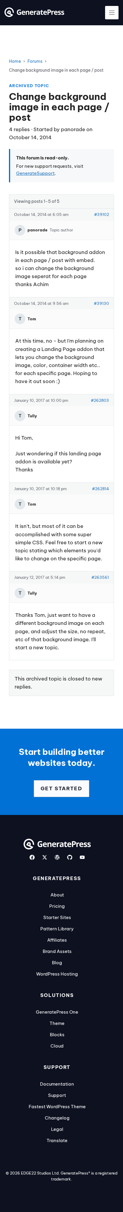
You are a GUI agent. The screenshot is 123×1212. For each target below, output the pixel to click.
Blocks (57, 1034)
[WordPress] (57, 857)
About (57, 895)
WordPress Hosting (57, 974)
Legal (57, 1129)
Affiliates (57, 940)
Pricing (57, 906)
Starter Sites (57, 917)
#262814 (100, 488)
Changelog (57, 1118)
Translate (57, 1140)
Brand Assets (57, 951)
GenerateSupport (35, 173)
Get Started (61, 788)
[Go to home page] (34, 15)
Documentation (57, 1084)
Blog (57, 962)
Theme (57, 1023)
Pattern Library (57, 929)
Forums (34, 61)
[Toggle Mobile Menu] (112, 12)
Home (15, 61)
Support (57, 1095)
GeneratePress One (57, 1012)
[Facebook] (32, 857)
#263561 (100, 577)
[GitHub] (69, 857)
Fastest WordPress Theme (57, 1106)
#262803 (100, 400)
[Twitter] (44, 857)
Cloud (57, 1046)
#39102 (101, 214)
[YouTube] (82, 857)
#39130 (101, 303)
